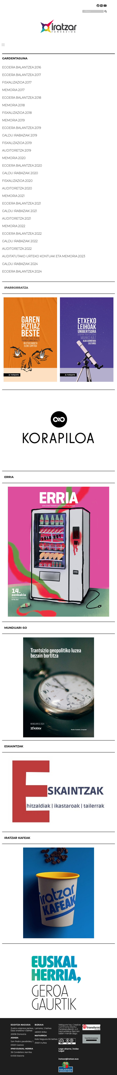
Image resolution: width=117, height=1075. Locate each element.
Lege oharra (64, 1049)
